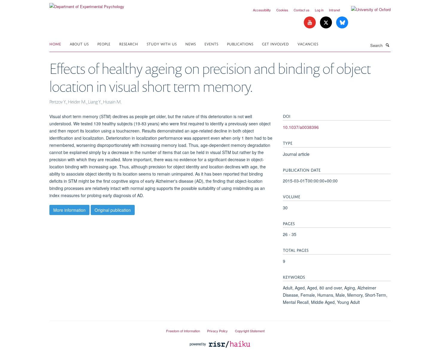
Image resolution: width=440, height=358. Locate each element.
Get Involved (275, 43)
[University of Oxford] (366, 9)
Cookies (282, 9)
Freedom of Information (183, 330)
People (103, 43)
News (190, 43)
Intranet (334, 9)
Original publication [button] (113, 210)
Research (128, 43)
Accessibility (262, 9)
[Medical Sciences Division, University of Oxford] (103, 328)
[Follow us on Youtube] (310, 22)
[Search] (387, 45)
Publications (240, 43)
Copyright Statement (250, 330)
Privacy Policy (217, 330)
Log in (319, 9)
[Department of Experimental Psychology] (86, 4)
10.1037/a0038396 (301, 127)
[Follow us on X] (326, 22)
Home (55, 43)
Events (211, 43)
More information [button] (69, 210)
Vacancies (308, 43)
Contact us (301, 9)
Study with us (162, 43)
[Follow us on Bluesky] (342, 22)
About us (79, 43)
